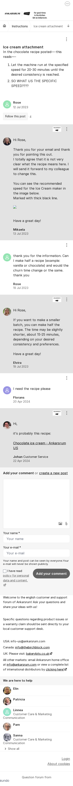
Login (66, 759)
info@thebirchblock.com (32, 647)
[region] (36, 78)
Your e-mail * (12, 547)
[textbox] (36, 499)
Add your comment (51, 574)
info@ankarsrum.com (21, 664)
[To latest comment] (68, 26)
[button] (60, 524)
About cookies (58, 764)
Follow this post (15, 116)
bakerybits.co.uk (37, 654)
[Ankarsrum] (4, 25)
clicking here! (55, 669)
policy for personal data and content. (16, 578)
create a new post (53, 473)
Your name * (11, 533)
